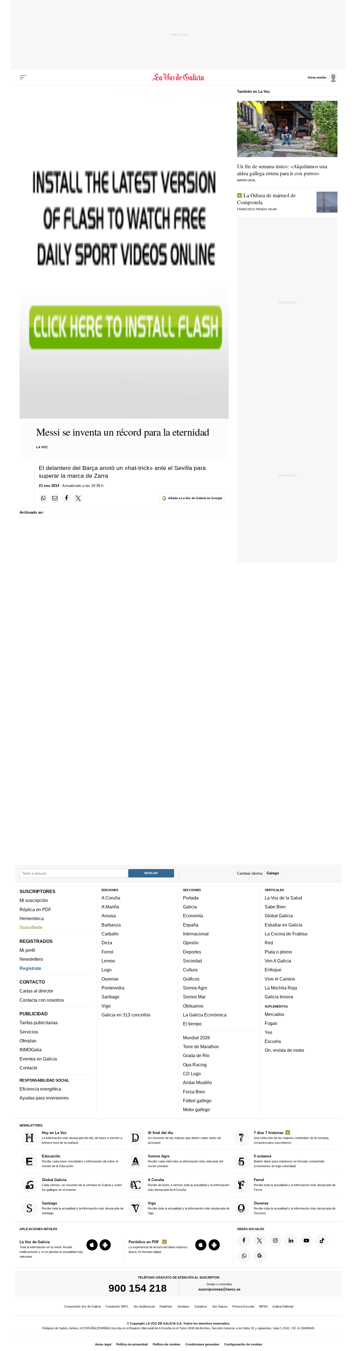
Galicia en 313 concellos (126, 1014)
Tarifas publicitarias (39, 1022)
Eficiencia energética (40, 1088)
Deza (107, 942)
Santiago (110, 996)
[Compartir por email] (55, 498)
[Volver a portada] (178, 77)
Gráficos (191, 978)
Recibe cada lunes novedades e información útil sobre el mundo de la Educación (80, 1161)
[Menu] (23, 77)
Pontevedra (113, 987)
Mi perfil (27, 950)
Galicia (190, 906)
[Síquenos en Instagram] (275, 1240)
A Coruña (111, 897)
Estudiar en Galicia (283, 924)
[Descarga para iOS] (92, 1244)
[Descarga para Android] (105, 1244)
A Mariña (110, 906)
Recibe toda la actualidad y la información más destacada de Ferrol (295, 1184)
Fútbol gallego (197, 1100)
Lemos (108, 960)
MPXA (263, 1306)
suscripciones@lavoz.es (219, 1289)
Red (269, 942)
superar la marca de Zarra (73, 475)
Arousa (109, 915)
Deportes (192, 951)
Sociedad (192, 960)
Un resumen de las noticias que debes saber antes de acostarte (184, 1137)
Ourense (110, 978)
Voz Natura (219, 1306)
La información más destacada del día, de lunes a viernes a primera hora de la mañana (82, 1137)
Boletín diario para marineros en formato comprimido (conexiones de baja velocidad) (289, 1161)
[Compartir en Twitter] (78, 498)
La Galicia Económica (204, 1014)
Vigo (106, 1005)
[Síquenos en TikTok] (322, 1240)
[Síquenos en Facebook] (244, 1240)
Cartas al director (36, 990)
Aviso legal (103, 1344)
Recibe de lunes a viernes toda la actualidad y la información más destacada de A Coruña (188, 1184)
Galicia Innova (279, 996)
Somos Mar (194, 996)
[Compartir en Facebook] (66, 498)
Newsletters (31, 959)
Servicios (29, 1031)
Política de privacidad (132, 1344)
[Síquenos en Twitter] (259, 1240)
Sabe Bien (275, 906)
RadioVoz (166, 1306)
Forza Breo (194, 1091)
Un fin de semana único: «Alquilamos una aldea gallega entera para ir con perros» (282, 170)
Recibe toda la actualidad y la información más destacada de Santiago (83, 1208)
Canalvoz (200, 1306)
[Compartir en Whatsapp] (43, 498)
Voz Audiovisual (144, 1306)
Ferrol (107, 951)
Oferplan (28, 1040)
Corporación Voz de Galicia (82, 1306)
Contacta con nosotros (42, 1000)
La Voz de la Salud (283, 897)
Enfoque (273, 969)
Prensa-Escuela (243, 1306)
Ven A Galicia (278, 960)
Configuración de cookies (243, 1344)
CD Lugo (192, 1073)
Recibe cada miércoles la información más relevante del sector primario (185, 1161)
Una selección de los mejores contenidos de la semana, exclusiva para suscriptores (291, 1137)
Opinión (191, 942)
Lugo (107, 969)
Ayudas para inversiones (44, 1097)
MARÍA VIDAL (246, 180)
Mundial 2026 (196, 1037)
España (190, 924)
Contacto (28, 1067)
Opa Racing (195, 1064)
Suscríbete (31, 927)
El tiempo (192, 1023)
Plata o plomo (278, 951)
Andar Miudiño (197, 1082)
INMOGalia (31, 1049)
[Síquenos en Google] (259, 1256)
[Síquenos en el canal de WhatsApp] (244, 1256)
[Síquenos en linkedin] (291, 1240)
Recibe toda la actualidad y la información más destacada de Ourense (295, 1208)
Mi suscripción (34, 900)
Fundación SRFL (117, 1306)
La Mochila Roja (281, 987)
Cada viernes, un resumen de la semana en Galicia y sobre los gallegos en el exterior (82, 1184)
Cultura (190, 969)
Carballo (110, 933)
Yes (268, 1032)
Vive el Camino (280, 978)
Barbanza (111, 924)
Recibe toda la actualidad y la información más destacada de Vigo (189, 1208)
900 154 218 (137, 1288)
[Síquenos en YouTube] (306, 1240)
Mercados (274, 1014)
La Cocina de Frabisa (286, 933)
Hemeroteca (32, 918)
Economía (193, 915)
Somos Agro (195, 987)
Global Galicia (279, 915)
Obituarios (193, 1005)
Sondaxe (183, 1306)
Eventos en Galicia (38, 1058)
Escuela (273, 1041)
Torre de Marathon (201, 1046)
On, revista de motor (284, 1050)
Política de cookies (166, 1344)
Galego (273, 873)
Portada (191, 897)
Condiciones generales (202, 1344)
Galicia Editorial (282, 1306)
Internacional (196, 933)
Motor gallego (196, 1109)
